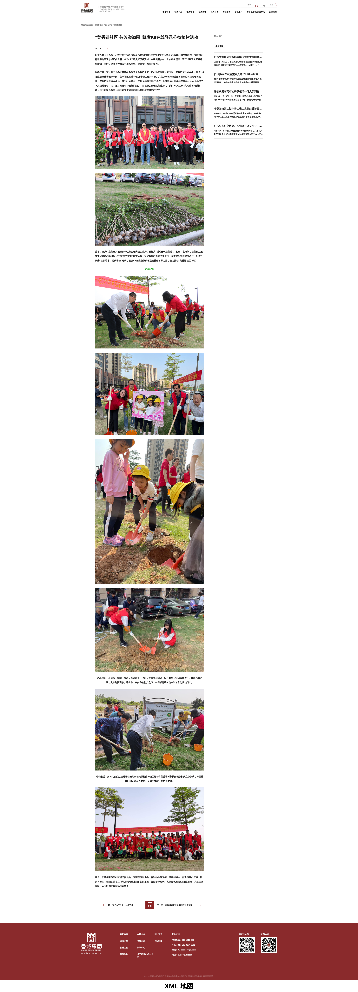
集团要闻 (219, 46)
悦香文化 (190, 12)
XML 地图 (179, 986)
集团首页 (166, 12)
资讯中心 (238, 12)
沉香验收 (202, 12)
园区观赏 (273, 12)
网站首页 (124, 934)
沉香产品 (178, 12)
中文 (256, 6)
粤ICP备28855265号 (206, 976)
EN (264, 6)
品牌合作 (214, 12)
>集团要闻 (117, 25)
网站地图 (158, 941)
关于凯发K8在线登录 (256, 12)
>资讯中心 (108, 25)
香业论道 (226, 12)
